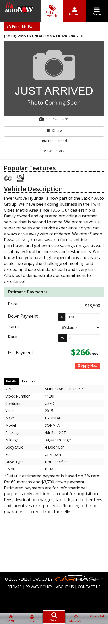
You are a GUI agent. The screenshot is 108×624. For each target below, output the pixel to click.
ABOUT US (65, 586)
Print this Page (23, 26)
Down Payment (23, 316)
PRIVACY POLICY (39, 586)
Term (13, 326)
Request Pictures (56, 119)
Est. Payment (20, 352)
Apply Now (88, 365)
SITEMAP (14, 586)
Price (13, 304)
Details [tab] (11, 381)
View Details (54, 150)
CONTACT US (89, 586)
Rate (12, 337)
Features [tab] (28, 381)
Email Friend (56, 140)
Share (56, 130)
